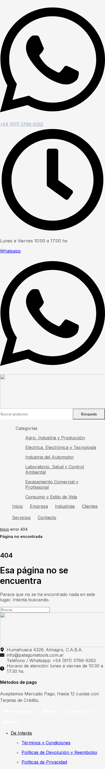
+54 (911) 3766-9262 (21, 124)
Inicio (4, 529)
